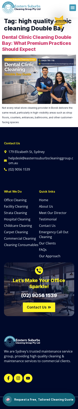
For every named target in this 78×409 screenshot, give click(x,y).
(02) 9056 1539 (39, 295)
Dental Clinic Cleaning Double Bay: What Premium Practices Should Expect (36, 43)
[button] (72, 7)
